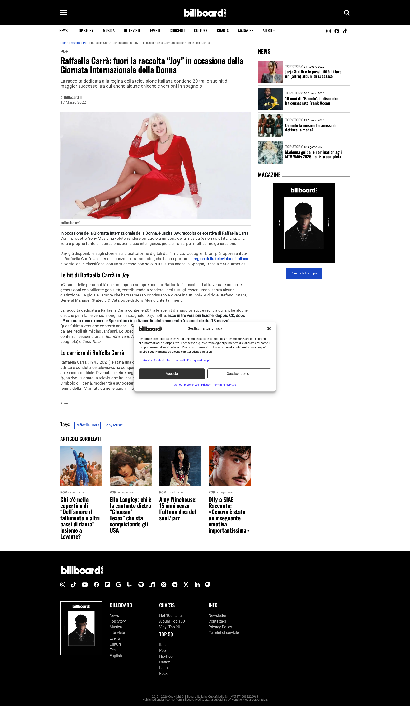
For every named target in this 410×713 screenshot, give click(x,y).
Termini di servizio (224, 632)
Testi (114, 650)
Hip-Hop (166, 656)
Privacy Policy (220, 627)
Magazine (245, 30)
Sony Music (113, 425)
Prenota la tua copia (304, 273)
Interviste (132, 30)
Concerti (177, 30)
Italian (164, 645)
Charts (223, 30)
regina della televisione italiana (221, 258)
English (116, 655)
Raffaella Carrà (87, 425)
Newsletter (217, 615)
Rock (163, 673)
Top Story (85, 30)
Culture (200, 30)
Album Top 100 (172, 621)
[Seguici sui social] (328, 31)
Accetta (172, 373)
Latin (163, 668)
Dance (164, 662)
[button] (269, 328)
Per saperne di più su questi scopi (188, 360)
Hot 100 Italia (170, 615)
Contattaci (217, 621)
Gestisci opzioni (239, 373)
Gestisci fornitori (153, 360)
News (63, 30)
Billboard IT (73, 97)
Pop (64, 51)
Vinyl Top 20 (169, 627)
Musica (109, 30)
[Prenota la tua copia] (304, 223)
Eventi (155, 30)
